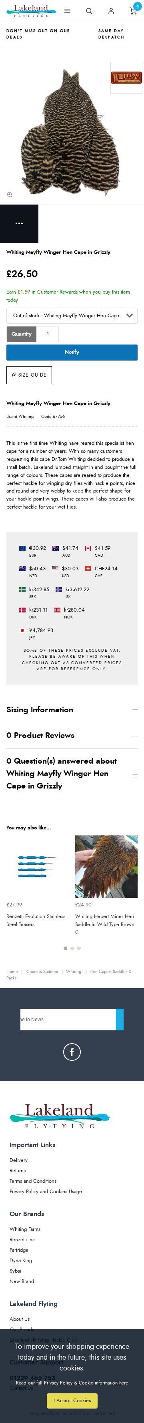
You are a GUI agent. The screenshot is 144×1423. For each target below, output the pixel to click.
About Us (20, 1319)
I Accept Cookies (72, 1400)
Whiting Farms (25, 1229)
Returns (18, 1171)
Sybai (15, 1271)
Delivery (19, 1160)
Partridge (19, 1250)
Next (130, 897)
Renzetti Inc (22, 1240)
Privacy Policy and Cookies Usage (46, 1191)
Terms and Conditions (33, 1181)
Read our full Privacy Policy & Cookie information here (72, 1382)
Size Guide (32, 375)
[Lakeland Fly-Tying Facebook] (72, 1052)
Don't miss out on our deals (38, 34)
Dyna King (21, 1260)
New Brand (22, 1281)
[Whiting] (126, 77)
